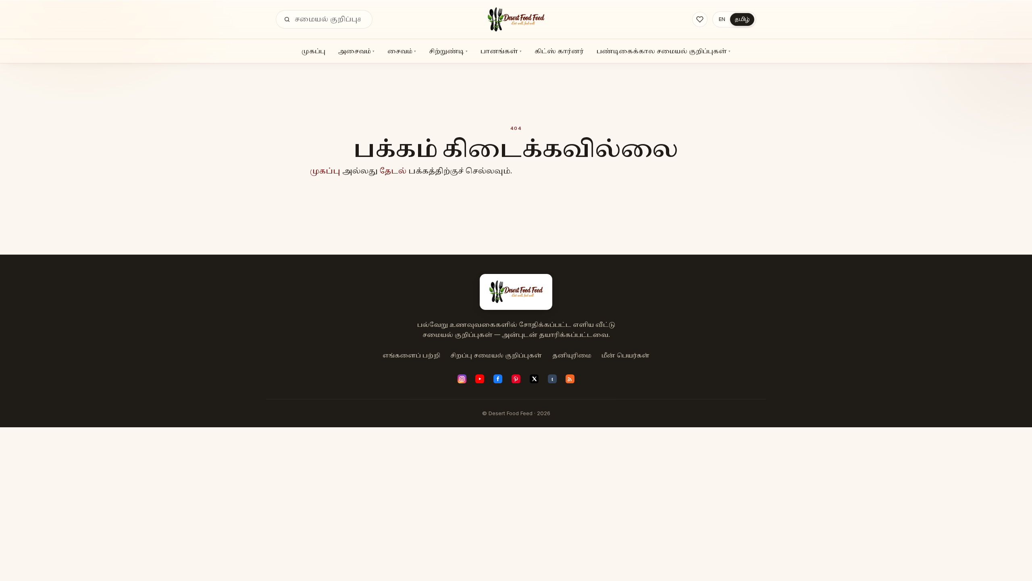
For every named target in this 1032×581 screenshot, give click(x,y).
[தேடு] (287, 19)
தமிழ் (742, 19)
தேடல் (393, 171)
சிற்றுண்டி (448, 51)
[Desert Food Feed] (516, 19)
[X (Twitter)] (534, 379)
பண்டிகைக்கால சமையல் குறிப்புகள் (663, 51)
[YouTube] (479, 379)
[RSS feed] (570, 379)
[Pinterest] (516, 379)
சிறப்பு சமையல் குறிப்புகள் (496, 355)
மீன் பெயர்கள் (625, 355)
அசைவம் (356, 51)
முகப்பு (313, 51)
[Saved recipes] (699, 19)
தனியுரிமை (571, 355)
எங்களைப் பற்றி (411, 355)
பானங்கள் (501, 51)
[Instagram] (462, 379)
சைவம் (401, 51)
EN (722, 19)
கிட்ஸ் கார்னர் (559, 51)
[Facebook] (498, 379)
